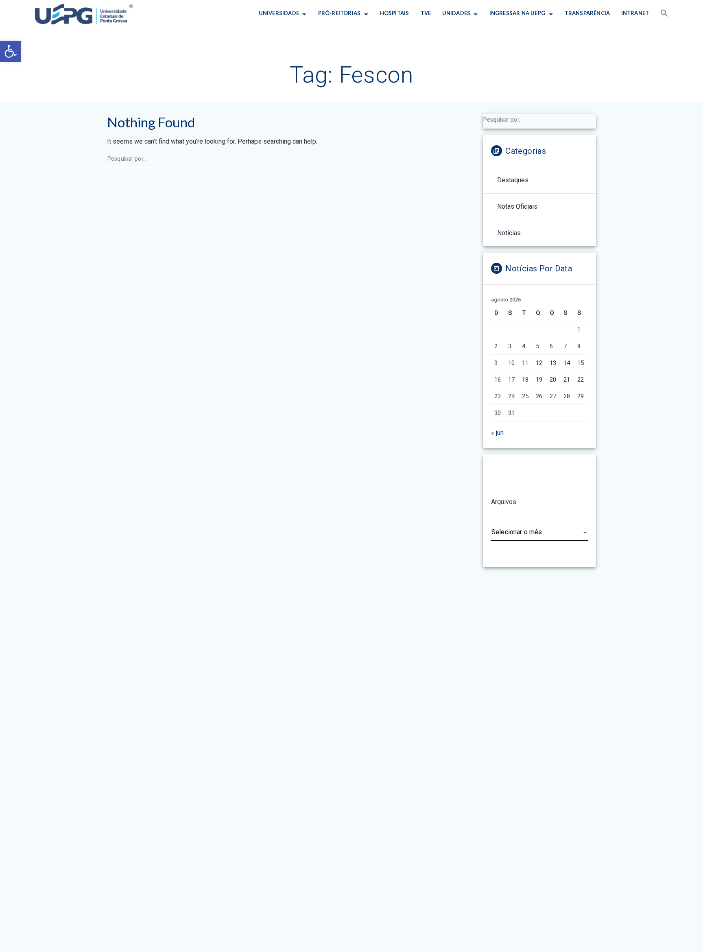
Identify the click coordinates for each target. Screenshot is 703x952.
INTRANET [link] (635, 13)
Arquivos (503, 502)
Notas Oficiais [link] (517, 206)
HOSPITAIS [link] (394, 13)
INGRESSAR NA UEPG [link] (517, 13)
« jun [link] (497, 433)
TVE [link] (425, 13)
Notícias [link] (509, 233)
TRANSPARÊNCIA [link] (587, 13)
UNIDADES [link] (456, 13)
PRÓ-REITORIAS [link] (339, 13)
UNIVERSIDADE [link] (278, 13)
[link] (10, 51)
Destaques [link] (512, 180)
